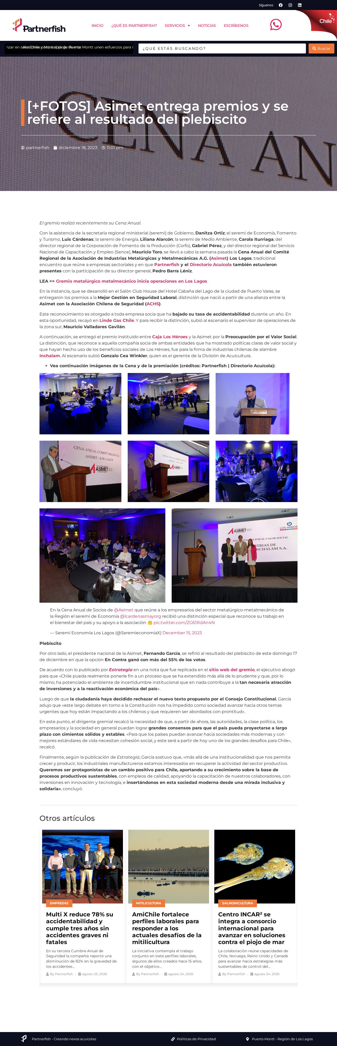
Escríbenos (236, 25)
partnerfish (64, 974)
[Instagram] (290, 5)
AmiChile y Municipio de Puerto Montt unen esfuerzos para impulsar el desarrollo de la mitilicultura (98, 47)
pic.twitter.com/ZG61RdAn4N (184, 622)
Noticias (207, 25)
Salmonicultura (151, 903)
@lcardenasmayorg (140, 616)
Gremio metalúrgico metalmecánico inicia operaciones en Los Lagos (131, 281)
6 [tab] (188, 999)
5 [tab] (180, 999)
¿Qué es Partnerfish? (134, 25)
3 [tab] (164, 999)
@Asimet (123, 609)
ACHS (153, 303)
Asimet (219, 258)
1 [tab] (148, 999)
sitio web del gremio (232, 669)
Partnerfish (166, 264)
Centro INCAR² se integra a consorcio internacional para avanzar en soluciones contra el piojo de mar (165, 928)
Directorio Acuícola (211, 264)
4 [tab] (172, 999)
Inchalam (49, 355)
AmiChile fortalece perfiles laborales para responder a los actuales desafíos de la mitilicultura (81, 928)
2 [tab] (156, 999)
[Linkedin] (300, 5)
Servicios (175, 25)
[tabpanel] (82, 905)
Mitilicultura (62, 903)
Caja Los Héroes (170, 336)
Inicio (97, 25)
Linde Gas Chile (117, 320)
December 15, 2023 (182, 632)
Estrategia (120, 669)
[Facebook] (281, 5)
